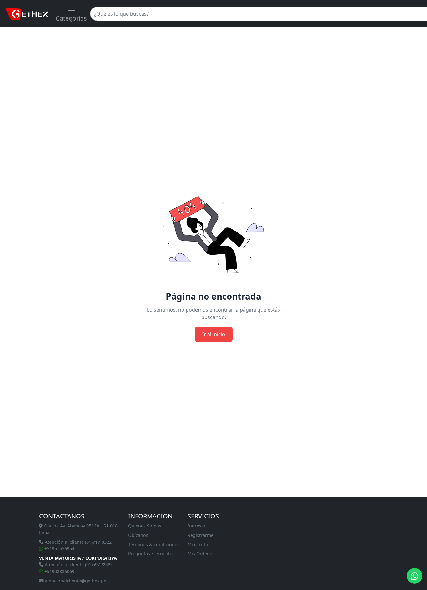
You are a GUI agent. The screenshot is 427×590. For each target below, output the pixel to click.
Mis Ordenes (201, 554)
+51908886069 (58, 571)
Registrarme (201, 535)
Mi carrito (198, 545)
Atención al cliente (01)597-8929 (77, 565)
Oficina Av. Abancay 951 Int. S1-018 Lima (78, 529)
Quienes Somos (144, 526)
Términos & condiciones (153, 545)
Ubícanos (138, 535)
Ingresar (197, 526)
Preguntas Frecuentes (151, 554)
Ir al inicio (213, 334)
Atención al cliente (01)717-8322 (77, 542)
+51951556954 (58, 549)
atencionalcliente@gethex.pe (74, 581)
